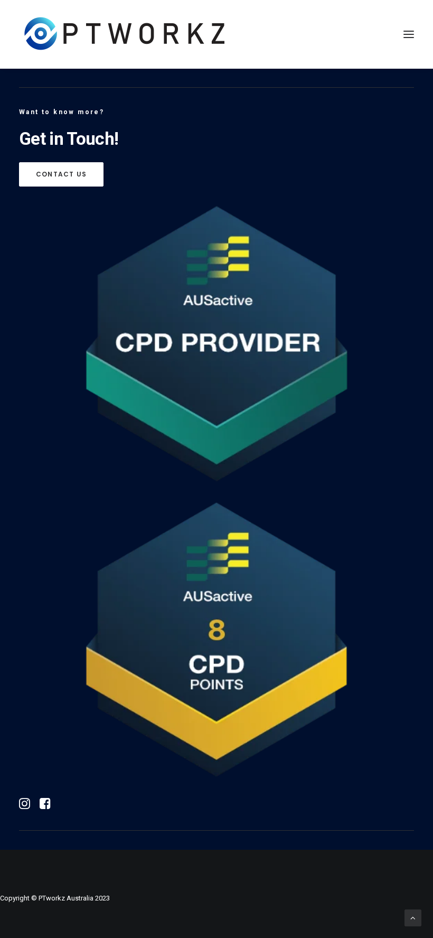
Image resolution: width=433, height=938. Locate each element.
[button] (408, 34)
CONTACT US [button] (61, 174)
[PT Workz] (125, 34)
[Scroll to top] (412, 917)
